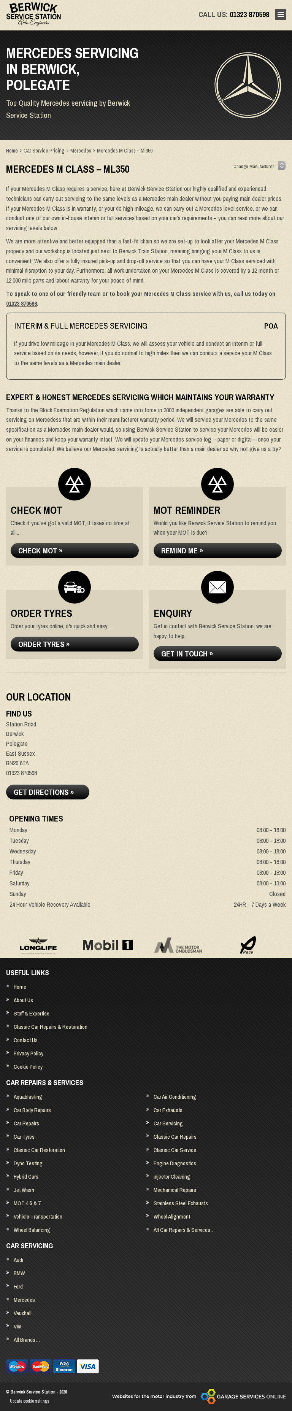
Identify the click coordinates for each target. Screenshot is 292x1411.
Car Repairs (26, 1123)
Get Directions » (44, 792)
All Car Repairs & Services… (184, 1230)
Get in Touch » (187, 653)
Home (20, 987)
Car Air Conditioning (175, 1097)
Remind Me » (182, 550)
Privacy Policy (28, 1053)
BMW (19, 1273)
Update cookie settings (29, 1401)
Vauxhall (23, 1313)
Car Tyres (24, 1136)
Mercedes (24, 1300)
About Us (23, 1000)
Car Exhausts (168, 1110)
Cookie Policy (28, 1066)
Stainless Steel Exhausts (181, 1203)
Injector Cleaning (172, 1176)
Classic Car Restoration (39, 1150)
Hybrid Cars (26, 1176)
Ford (18, 1286)
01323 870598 (233, 14)
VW (17, 1326)
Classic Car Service (175, 1150)
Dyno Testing (28, 1163)
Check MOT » (40, 550)
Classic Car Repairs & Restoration (50, 1027)
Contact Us (26, 1040)
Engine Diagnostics (175, 1163)
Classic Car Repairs (175, 1136)
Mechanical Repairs (175, 1190)
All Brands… (27, 1340)
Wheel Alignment (172, 1216)
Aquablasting (28, 1097)
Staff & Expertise (31, 1013)
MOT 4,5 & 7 (27, 1203)
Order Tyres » (44, 644)
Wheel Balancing (32, 1230)
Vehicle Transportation (38, 1216)
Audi (18, 1260)
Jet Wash (24, 1190)
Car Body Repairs (32, 1110)
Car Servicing (168, 1123)
